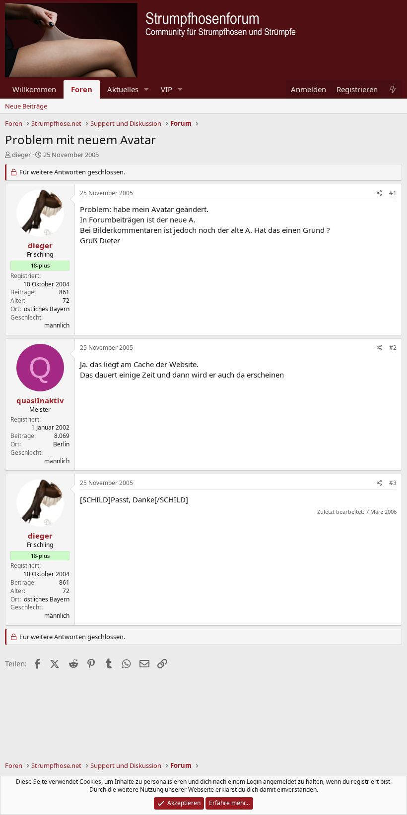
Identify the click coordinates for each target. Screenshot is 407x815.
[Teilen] (379, 193)
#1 (393, 193)
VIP (166, 89)
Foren (81, 89)
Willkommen (34, 89)
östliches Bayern (46, 309)
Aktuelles (122, 89)
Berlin (61, 444)
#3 (393, 483)
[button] (146, 89)
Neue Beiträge (26, 106)
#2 (393, 347)
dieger (21, 154)
